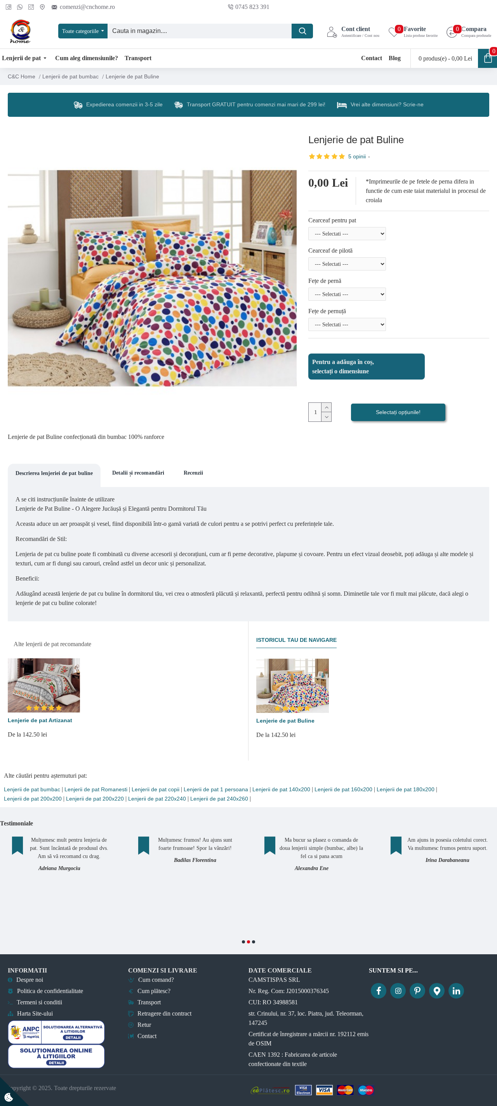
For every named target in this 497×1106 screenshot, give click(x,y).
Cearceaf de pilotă (330, 250)
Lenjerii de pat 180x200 (405, 789)
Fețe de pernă (324, 280)
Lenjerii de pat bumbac (70, 76)
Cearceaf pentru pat (332, 220)
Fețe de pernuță (327, 311)
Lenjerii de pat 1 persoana (216, 789)
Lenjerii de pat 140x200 (281, 789)
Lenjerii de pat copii (155, 789)
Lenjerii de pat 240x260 (219, 799)
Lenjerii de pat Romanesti (95, 789)
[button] (243, 941)
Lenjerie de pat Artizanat (40, 720)
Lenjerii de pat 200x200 (33, 799)
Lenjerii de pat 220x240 (157, 799)
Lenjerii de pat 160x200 (343, 789)
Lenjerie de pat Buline (285, 721)
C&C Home (21, 76)
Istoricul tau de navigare (296, 640)
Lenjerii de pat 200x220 (95, 799)
